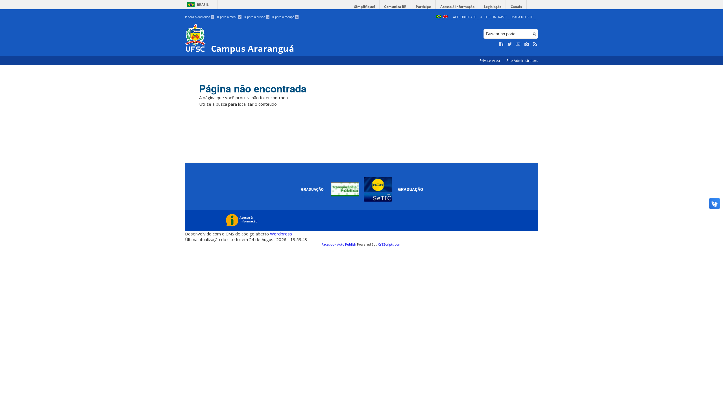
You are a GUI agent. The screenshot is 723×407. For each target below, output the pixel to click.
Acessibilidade (464, 17)
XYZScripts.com (389, 244)
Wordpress (281, 234)
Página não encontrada (252, 88)
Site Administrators (522, 60)
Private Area (490, 60)
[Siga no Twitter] (510, 44)
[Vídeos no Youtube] (518, 44)
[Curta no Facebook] (501, 44)
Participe (423, 6)
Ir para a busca (256, 17)
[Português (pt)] (438, 17)
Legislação (492, 6)
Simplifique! (364, 6)
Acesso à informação (457, 6)
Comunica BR (395, 6)
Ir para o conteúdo (199, 17)
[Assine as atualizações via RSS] (535, 44)
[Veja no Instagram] (526, 44)
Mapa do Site (522, 17)
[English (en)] (445, 17)
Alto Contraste (494, 17)
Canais (516, 6)
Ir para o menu (229, 17)
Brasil (203, 4)
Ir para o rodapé (285, 17)
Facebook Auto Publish (339, 244)
